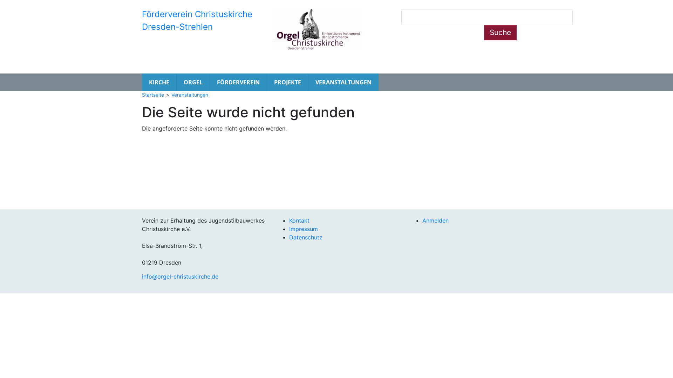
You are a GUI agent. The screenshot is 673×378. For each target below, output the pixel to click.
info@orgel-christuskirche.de (180, 276)
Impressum (303, 228)
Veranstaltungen (343, 82)
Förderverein (238, 82)
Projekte (287, 82)
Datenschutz (305, 237)
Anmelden (435, 220)
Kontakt (299, 220)
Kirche (159, 82)
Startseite (153, 95)
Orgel (193, 82)
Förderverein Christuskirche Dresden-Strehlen (197, 20)
